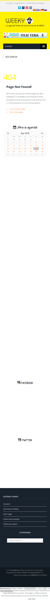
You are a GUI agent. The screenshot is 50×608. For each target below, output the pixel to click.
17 (8, 148)
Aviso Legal (7, 514)
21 (31, 148)
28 (14, 139)
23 (42, 148)
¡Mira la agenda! (26, 127)
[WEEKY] (25, 21)
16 (42, 145)
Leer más (31, 599)
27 (8, 139)
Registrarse (20, 3)
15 (36, 145)
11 (14, 145)
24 (8, 151)
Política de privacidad (11, 519)
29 (19, 139)
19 (19, 148)
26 (19, 151)
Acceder (9, 3)
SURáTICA (34, 575)
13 (25, 145)
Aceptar (21, 599)
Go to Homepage (16, 112)
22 (36, 148)
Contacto (6, 504)
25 (14, 151)
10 (8, 145)
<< (8, 133)
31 (31, 139)
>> (42, 133)
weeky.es (15, 570)
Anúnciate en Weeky (35, 3)
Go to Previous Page (17, 109)
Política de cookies (10, 524)
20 (25, 148)
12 (19, 145)
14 (31, 145)
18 (14, 148)
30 (25, 139)
